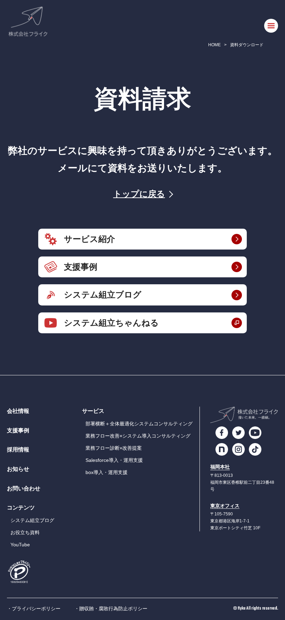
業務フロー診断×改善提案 (114, 448)
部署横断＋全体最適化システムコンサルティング (139, 423)
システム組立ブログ (102, 294)
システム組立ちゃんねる (111, 322)
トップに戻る (139, 193)
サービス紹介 (89, 239)
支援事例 (80, 266)
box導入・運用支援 (107, 472)
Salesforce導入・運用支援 (114, 460)
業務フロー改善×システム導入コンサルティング (138, 436)
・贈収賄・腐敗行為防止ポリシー (110, 608)
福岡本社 (220, 467)
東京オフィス (224, 505)
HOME (214, 44)
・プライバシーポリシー (33, 608)
